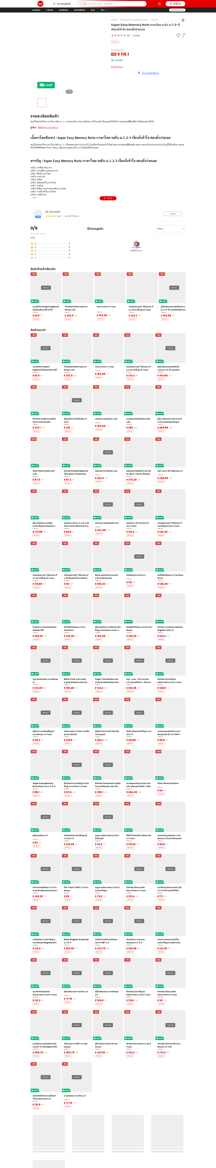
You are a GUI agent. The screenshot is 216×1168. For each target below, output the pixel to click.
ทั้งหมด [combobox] (160, 228)
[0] (159, 3)
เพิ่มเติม (109, 198)
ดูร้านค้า (173, 213)
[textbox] (108, 190)
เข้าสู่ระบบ (177, 3)
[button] (177, 9)
